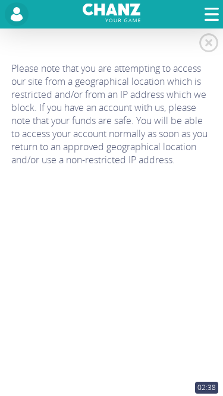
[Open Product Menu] (212, 14)
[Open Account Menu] (17, 14)
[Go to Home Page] (111, 15)
